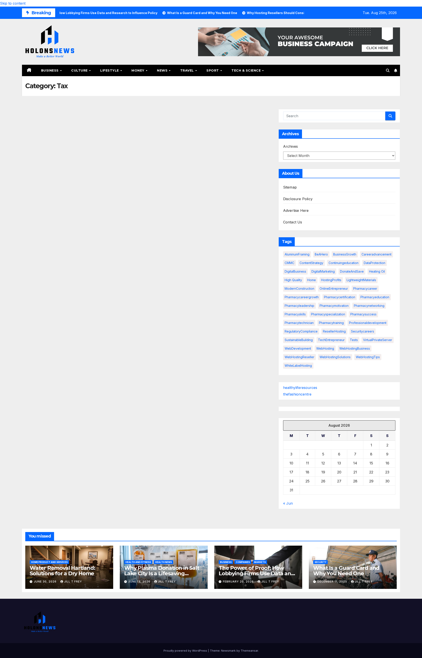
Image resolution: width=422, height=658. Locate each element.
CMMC (289, 263)
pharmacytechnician (299, 323)
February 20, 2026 (239, 581)
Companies (243, 562)
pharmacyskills (295, 314)
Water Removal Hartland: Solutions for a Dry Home (62, 571)
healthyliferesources (300, 387)
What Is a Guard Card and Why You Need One (346, 571)
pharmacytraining (331, 323)
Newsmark (228, 650)
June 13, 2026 (139, 581)
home (311, 280)
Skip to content (12, 3)
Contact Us (292, 222)
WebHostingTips (368, 357)
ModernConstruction (299, 288)
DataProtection (374, 263)
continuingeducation (343, 263)
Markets (260, 562)
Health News (163, 562)
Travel (187, 70)
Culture (80, 70)
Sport (213, 70)
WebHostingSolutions (335, 357)
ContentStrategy (311, 263)
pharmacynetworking (369, 305)
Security (320, 562)
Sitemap (290, 187)
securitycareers (362, 331)
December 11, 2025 (332, 581)
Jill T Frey (73, 581)
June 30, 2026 (45, 581)
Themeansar (249, 650)
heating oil (377, 271)
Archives (290, 146)
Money (138, 70)
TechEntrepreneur (331, 340)
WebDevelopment (298, 348)
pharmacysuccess (363, 314)
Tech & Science (246, 70)
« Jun (288, 503)
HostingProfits (331, 280)
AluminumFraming (297, 254)
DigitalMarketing (323, 271)
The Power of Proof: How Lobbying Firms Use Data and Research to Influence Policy (257, 573)
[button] (387, 70)
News (163, 70)
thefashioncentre (297, 394)
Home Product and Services (49, 562)
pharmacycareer (365, 288)
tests (354, 340)
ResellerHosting (334, 331)
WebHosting (325, 348)
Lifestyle (110, 70)
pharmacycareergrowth (302, 297)
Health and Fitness (138, 562)
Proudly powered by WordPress (186, 650)
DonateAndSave (352, 271)
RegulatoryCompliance (301, 331)
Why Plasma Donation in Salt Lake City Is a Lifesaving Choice (161, 573)
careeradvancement (376, 254)
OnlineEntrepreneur (334, 288)
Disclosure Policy (298, 199)
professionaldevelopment (367, 323)
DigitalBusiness (295, 271)
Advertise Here (296, 210)
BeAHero (321, 254)
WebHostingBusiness (354, 348)
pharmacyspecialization (328, 314)
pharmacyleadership (299, 305)
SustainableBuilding (299, 340)
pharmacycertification (339, 297)
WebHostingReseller (299, 357)
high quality (293, 280)
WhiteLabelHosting (298, 365)
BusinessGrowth (344, 254)
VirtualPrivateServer (377, 340)
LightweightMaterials (361, 280)
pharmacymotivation (334, 305)
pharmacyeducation (374, 297)
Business (50, 70)
